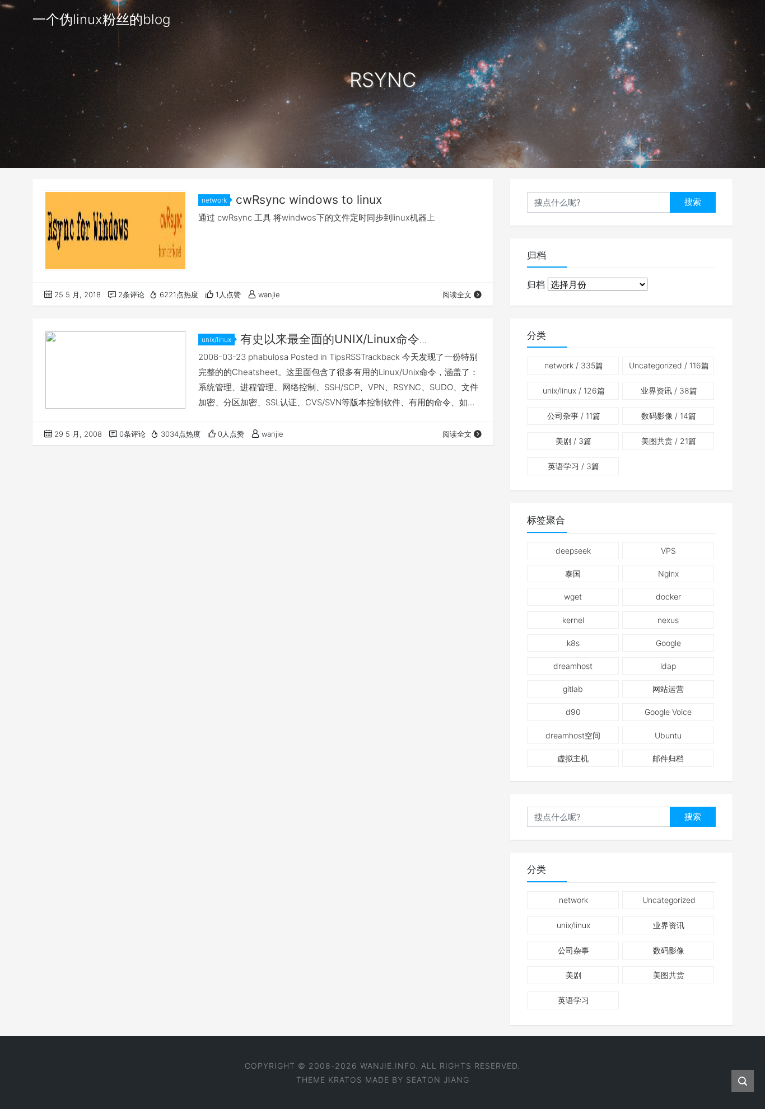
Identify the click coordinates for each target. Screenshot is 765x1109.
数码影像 (668, 415)
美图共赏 (668, 441)
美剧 (573, 441)
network (214, 200)
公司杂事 (573, 415)
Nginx (668, 573)
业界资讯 (669, 390)
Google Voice (668, 712)
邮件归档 (668, 758)
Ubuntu (668, 735)
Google (668, 643)
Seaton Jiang (437, 1079)
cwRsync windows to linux (309, 200)
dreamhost (573, 666)
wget (573, 596)
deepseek (573, 550)
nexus (668, 620)
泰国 (573, 573)
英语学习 (573, 466)
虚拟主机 (573, 758)
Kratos (345, 1079)
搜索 (692, 201)
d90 (573, 712)
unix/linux (216, 339)
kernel (573, 620)
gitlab (573, 689)
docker (668, 596)
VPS (668, 550)
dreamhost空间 (572, 735)
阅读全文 (457, 294)
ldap (668, 666)
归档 (536, 284)
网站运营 (668, 689)
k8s (573, 643)
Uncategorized (669, 365)
